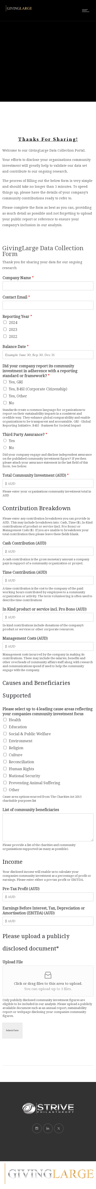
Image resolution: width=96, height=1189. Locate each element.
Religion (16, 748)
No (11, 403)
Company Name (18, 278)
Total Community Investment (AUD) (36, 475)
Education (18, 727)
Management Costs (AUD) (25, 638)
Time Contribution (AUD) (25, 572)
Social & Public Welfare (30, 734)
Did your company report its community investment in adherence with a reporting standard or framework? (40, 371)
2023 (13, 329)
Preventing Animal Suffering (34, 783)
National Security (24, 776)
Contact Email (16, 297)
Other (14, 790)
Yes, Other (18, 396)
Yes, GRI (16, 382)
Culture (15, 755)
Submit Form (12, 1030)
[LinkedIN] (48, 1128)
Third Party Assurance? (25, 434)
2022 (13, 336)
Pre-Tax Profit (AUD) (21, 889)
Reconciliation (21, 762)
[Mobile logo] (48, 1186)
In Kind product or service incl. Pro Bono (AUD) (44, 609)
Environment (20, 741)
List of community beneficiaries (31, 810)
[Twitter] (59, 1128)
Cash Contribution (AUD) (24, 543)
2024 (13, 322)
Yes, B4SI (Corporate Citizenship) (38, 389)
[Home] (19, 11)
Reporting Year (17, 316)
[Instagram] (37, 1128)
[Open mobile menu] (86, 10)
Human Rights (21, 769)
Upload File (13, 962)
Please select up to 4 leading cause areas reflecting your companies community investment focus (48, 711)
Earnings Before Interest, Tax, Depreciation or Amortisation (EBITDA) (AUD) (44, 910)
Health (15, 720)
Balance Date (16, 346)
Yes (12, 441)
